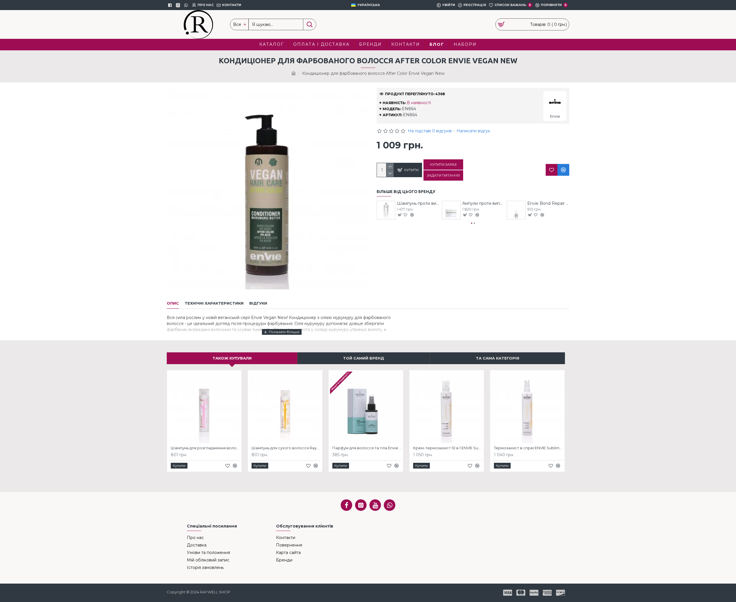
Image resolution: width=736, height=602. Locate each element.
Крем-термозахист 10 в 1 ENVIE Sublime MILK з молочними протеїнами (447, 448)
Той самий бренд (363, 358)
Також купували (232, 358)
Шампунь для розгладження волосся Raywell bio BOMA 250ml (205, 448)
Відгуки (258, 303)
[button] (471, 223)
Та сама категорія (497, 358)
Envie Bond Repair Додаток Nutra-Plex (548, 203)
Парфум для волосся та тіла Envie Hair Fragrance (367, 448)
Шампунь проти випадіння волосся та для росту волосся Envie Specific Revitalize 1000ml (418, 203)
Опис (173, 303)
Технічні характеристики (214, 303)
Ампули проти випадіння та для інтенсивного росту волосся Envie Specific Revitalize (483, 203)
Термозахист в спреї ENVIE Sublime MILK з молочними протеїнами (528, 448)
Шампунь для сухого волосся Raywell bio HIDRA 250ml (286, 448)
